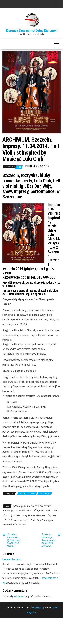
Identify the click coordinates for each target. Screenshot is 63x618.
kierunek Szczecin (39, 166)
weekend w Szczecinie (14, 524)
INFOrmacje (44, 493)
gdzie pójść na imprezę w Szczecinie (32, 506)
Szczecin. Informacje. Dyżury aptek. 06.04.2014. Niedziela (48, 540)
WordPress (37, 607)
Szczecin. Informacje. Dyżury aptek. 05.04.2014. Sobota (14, 540)
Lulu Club (7, 519)
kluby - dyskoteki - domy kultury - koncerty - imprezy (29, 515)
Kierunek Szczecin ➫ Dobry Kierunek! (31, 30)
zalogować (19, 596)
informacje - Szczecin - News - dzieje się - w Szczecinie (30, 510)
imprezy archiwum (27, 493)
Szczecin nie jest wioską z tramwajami (34, 520)
